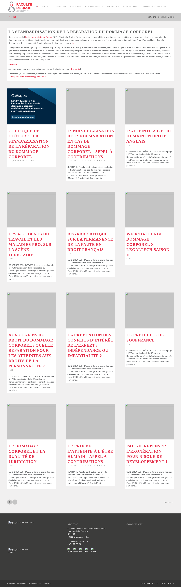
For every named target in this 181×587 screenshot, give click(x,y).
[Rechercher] (171, 6)
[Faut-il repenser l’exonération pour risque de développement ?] (149, 421)
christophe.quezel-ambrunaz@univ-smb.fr (27, 77)
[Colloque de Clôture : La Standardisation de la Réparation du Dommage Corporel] (31, 106)
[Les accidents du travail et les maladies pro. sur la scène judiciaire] (31, 209)
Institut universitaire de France (38, 37)
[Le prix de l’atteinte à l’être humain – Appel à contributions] (90, 421)
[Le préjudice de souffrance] (149, 310)
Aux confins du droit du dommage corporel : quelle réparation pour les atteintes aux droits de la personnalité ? (30, 350)
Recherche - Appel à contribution (84, 161)
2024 (10, 161)
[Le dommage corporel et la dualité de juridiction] (31, 421)
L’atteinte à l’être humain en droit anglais (149, 136)
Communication (21, 161)
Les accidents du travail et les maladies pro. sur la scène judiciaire (29, 244)
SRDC (13, 17)
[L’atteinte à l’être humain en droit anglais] (149, 106)
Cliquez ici (75, 69)
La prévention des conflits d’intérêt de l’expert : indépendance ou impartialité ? (90, 345)
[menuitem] (37, 6)
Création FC (47, 583)
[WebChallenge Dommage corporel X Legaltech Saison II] (149, 209)
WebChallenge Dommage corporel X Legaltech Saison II (147, 244)
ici (73, 43)
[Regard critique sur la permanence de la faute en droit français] (90, 209)
